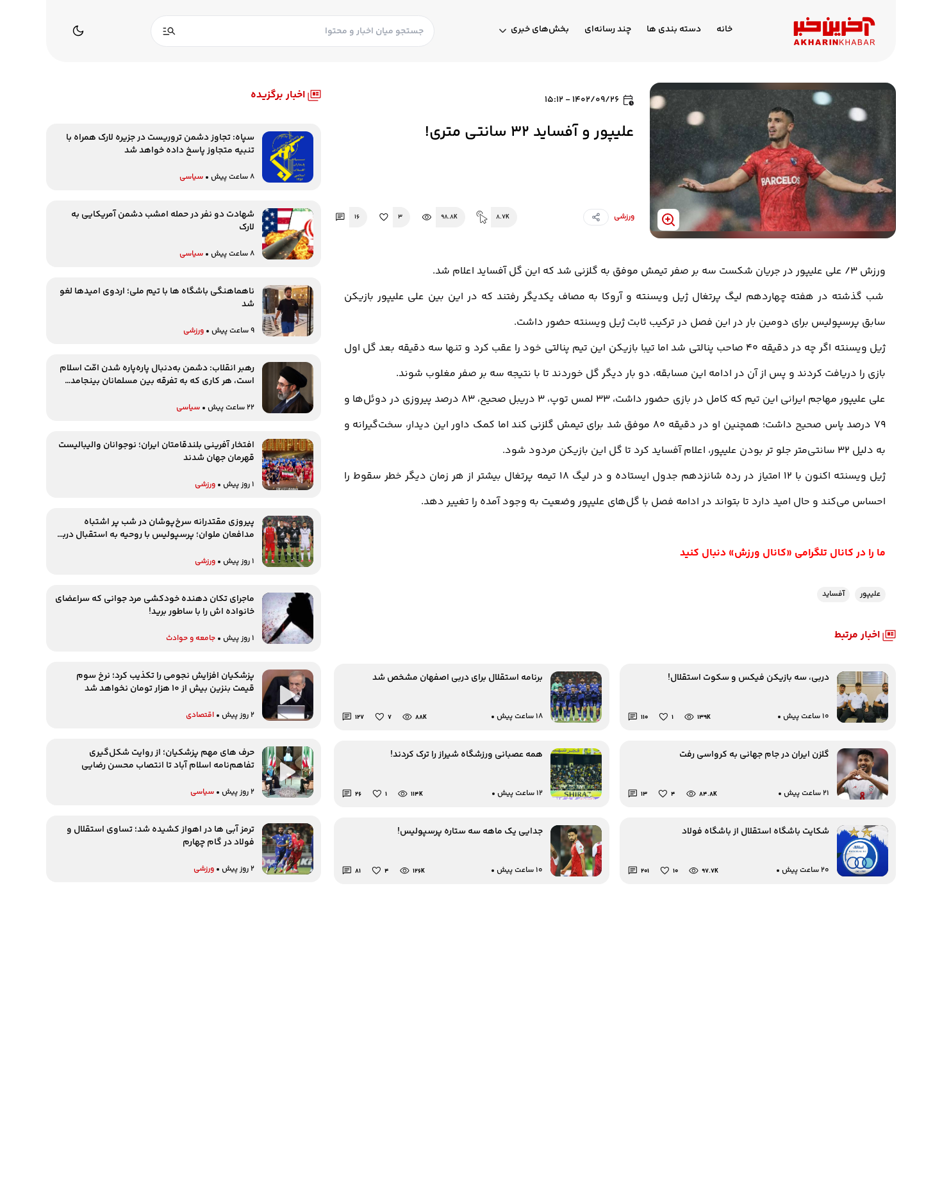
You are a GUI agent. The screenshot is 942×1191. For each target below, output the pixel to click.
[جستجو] (169, 31)
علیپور (870, 594)
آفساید (833, 594)
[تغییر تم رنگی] (78, 30)
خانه (724, 30)
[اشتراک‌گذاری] (596, 217)
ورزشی (624, 217)
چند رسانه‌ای (607, 30)
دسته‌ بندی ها (674, 30)
